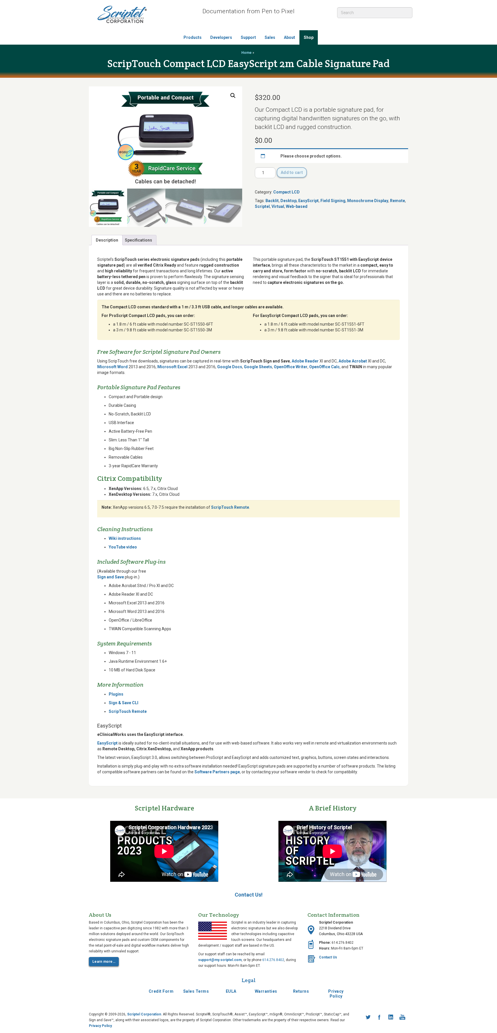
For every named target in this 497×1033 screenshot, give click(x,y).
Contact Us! (249, 895)
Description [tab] (107, 240)
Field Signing (332, 200)
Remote (397, 200)
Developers (221, 37)
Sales (270, 37)
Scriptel (262, 206)
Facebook (379, 1017)
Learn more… (103, 962)
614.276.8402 (273, 960)
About (289, 37)
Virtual (278, 206)
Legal (249, 980)
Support (248, 37)
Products (192, 37)
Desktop (288, 200)
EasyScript (308, 200)
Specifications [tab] (138, 240)
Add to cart (292, 172)
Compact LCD (286, 192)
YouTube (402, 1017)
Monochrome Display (367, 200)
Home (246, 53)
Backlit (272, 200)
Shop (309, 37)
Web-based (296, 206)
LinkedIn (391, 1017)
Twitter (368, 1017)
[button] (233, 95)
